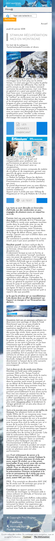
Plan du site (13, 529)
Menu (8, 9)
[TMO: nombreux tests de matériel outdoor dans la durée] (27, 3)
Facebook (16, 522)
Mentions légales (19, 526)
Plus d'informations (41, 537)
